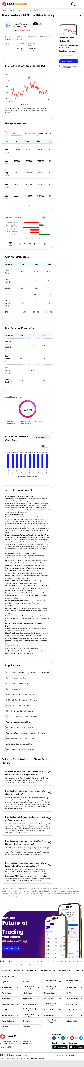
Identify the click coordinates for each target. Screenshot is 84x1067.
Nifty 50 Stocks (27, 998)
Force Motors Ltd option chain (17, 683)
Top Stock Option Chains (50, 982)
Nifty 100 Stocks (49, 998)
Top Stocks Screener (8, 1021)
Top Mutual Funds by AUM (29, 1010)
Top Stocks (5, 982)
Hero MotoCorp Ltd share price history (20, 738)
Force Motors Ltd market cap (38, 672)
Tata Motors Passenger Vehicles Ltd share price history (26, 733)
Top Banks (26, 1021)
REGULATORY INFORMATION (35, 1058)
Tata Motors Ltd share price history (18, 722)
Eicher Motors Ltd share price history (19, 711)
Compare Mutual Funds (51, 1021)
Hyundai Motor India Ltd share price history (21, 727)
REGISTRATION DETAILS (7, 1058)
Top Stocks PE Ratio (8, 1004)
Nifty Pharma (6, 998)
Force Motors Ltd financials (16, 678)
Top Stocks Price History (51, 1004)
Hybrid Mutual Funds (8, 1015)
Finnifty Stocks (6, 993)
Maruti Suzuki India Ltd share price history (21, 694)
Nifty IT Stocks (27, 993)
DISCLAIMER (21, 1058)
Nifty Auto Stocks (49, 993)
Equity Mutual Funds (50, 1010)
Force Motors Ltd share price (21, 108)
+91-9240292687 (6, 1047)
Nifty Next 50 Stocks (8, 987)
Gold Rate (5, 1027)
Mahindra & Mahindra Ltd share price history (22, 700)
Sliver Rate (26, 1027)
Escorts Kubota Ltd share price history (20, 749)
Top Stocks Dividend (29, 1004)
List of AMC (5, 1010)
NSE (35, 24)
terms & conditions (66, 67)
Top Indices (26, 982)
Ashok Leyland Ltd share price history (19, 744)
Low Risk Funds (49, 1015)
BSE (40, 24)
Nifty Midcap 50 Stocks (29, 987)
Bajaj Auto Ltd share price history (18, 705)
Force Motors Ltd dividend (15, 672)
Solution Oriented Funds (29, 1015)
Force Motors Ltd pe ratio (15, 689)
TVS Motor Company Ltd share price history (21, 716)
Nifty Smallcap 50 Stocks (50, 987)
